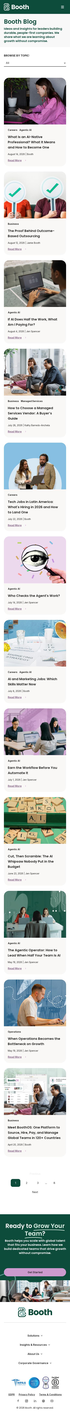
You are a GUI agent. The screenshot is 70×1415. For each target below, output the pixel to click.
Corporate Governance (33, 1363)
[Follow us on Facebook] (18, 1401)
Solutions (33, 1335)
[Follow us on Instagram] (26, 1401)
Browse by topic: (17, 55)
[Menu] (62, 7)
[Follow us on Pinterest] (43, 1401)
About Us (33, 1354)
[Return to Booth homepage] (16, 7)
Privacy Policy (27, 1394)
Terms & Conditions (50, 1394)
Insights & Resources (33, 1344)
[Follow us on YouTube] (52, 1401)
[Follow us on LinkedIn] (35, 1401)
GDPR (11, 1394)
